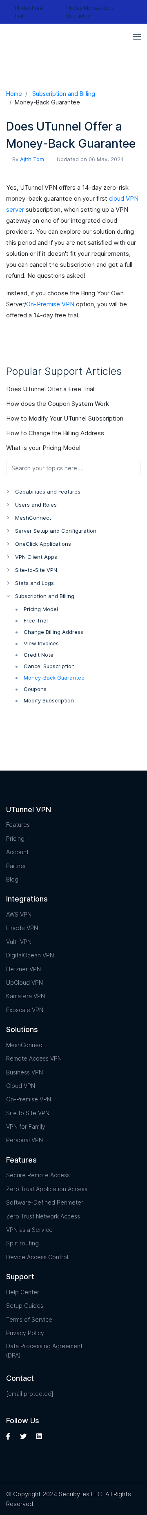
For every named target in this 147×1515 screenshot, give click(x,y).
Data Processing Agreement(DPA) (44, 1350)
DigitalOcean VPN (30, 955)
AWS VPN (18, 914)
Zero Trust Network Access (43, 1216)
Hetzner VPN (23, 969)
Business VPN (24, 1072)
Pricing (15, 838)
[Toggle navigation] (137, 36)
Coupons (35, 689)
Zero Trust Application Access (46, 1188)
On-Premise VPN (50, 304)
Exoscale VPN (24, 1009)
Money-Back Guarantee (54, 677)
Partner (16, 865)
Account (17, 851)
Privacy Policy (25, 1332)
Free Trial (36, 620)
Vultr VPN (18, 941)
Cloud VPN (20, 1085)
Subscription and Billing (63, 93)
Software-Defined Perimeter (44, 1202)
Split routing (22, 1243)
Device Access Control (37, 1257)
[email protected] (29, 1393)
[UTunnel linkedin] (39, 1436)
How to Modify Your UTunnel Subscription (65, 418)
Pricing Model (41, 609)
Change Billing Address (53, 632)
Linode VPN (22, 927)
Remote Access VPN (34, 1058)
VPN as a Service (29, 1229)
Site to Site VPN (27, 1113)
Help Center (22, 1292)
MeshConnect (25, 1044)
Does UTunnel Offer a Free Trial (51, 389)
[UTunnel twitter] (23, 1436)
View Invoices (41, 643)
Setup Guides (24, 1305)
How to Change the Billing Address (56, 433)
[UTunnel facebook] (9, 1436)
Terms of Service (29, 1319)
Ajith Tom (32, 159)
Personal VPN (24, 1139)
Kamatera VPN (25, 995)
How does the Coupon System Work (58, 404)
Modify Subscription (49, 700)
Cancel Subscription (49, 666)
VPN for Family (25, 1126)
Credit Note (38, 654)
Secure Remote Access (38, 1175)
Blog (12, 879)
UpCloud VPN (24, 982)
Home (14, 93)
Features (18, 824)
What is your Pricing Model (44, 448)
